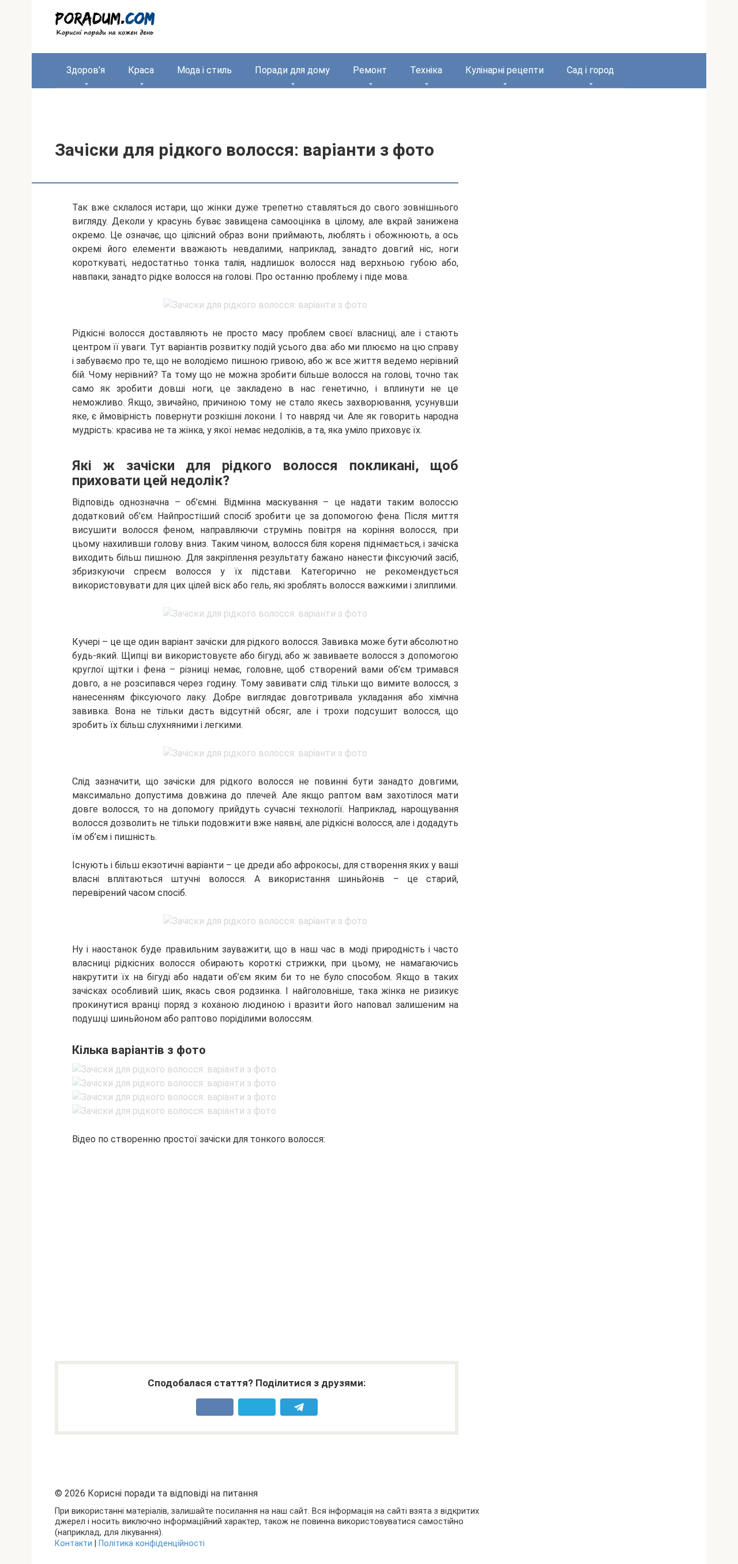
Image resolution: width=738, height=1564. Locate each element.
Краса (141, 70)
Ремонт (370, 70)
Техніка (426, 70)
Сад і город (590, 70)
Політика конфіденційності (152, 1543)
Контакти (73, 1543)
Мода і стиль (204, 70)
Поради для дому (292, 70)
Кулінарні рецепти (504, 70)
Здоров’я (85, 70)
